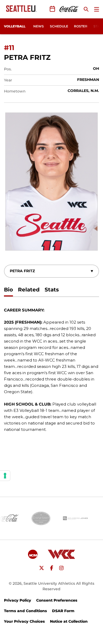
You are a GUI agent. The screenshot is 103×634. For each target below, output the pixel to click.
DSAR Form (63, 610)
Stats (52, 289)
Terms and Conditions (25, 610)
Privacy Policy (17, 600)
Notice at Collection (69, 621)
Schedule (59, 26)
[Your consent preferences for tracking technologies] (5, 476)
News (38, 26)
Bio (8, 289)
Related (29, 289)
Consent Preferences (56, 600)
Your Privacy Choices (24, 621)
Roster (80, 26)
